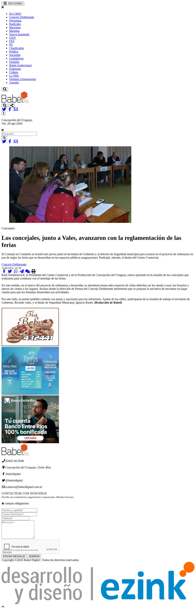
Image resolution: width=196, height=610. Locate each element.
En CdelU (15, 13)
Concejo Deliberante (21, 17)
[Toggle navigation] (5, 89)
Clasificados (16, 48)
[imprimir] (33, 271)
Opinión (14, 62)
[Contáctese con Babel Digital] (15, 109)
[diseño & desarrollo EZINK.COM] (98, 603)
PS (11, 44)
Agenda (14, 82)
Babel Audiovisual (20, 65)
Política (13, 51)
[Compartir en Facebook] (4, 271)
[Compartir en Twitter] (10, 271)
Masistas (14, 31)
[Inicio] (15, 101)
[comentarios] (28, 271)
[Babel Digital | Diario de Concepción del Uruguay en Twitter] (4, 109)
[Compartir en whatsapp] (16, 271)
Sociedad (14, 55)
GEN (12, 37)
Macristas (15, 27)
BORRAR (34, 556)
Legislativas (16, 58)
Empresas (15, 68)
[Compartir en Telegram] (22, 271)
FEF (12, 41)
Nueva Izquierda (19, 34)
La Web (14, 75)
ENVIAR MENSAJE (14, 556)
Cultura (13, 72)
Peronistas (15, 20)
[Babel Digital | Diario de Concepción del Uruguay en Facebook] (10, 109)
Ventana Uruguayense (22, 79)
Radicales (15, 24)
